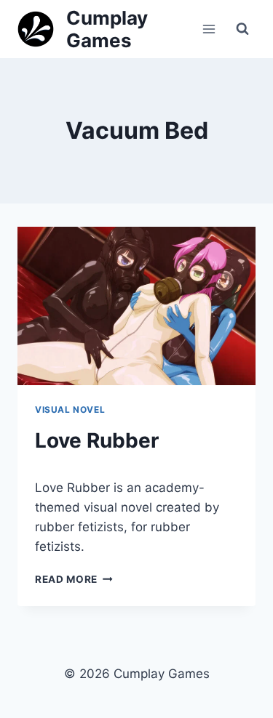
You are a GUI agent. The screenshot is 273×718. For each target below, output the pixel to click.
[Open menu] (208, 28)
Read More (74, 579)
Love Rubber (97, 440)
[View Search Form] (242, 29)
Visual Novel (70, 409)
